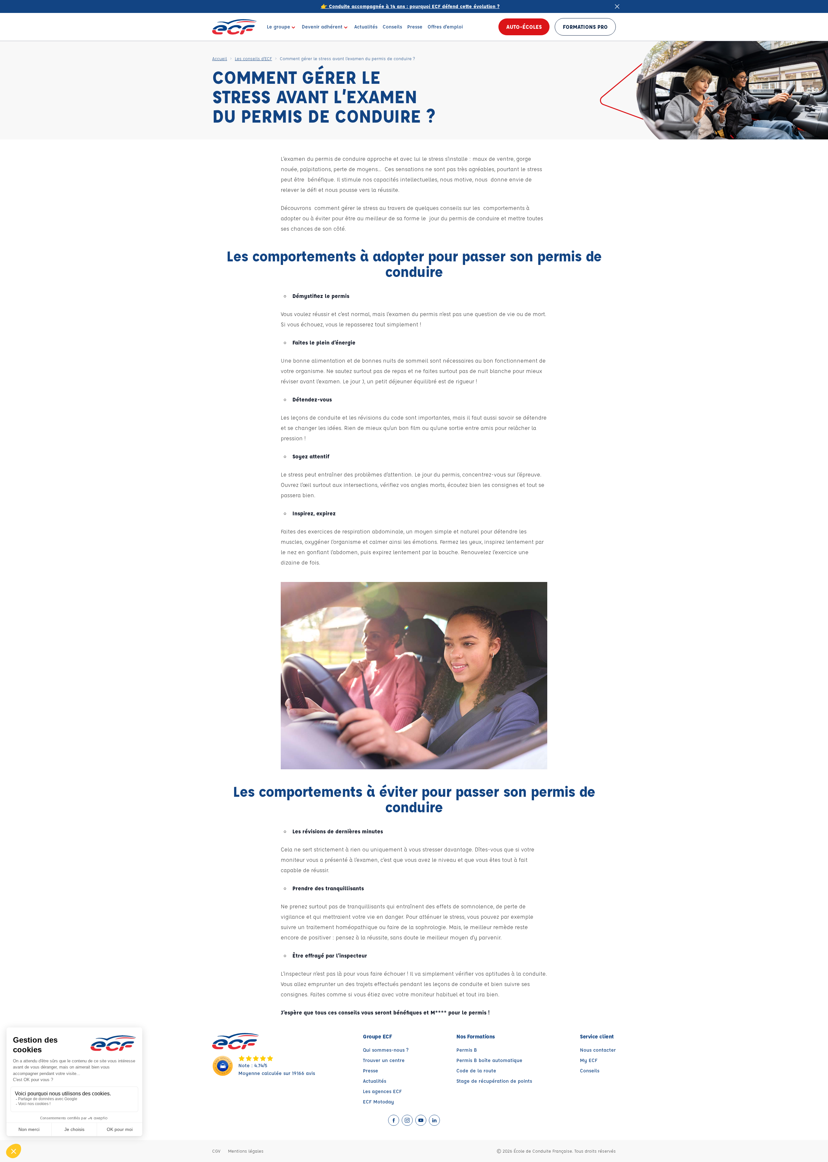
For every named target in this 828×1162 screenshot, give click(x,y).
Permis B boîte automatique (489, 1060)
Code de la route (476, 1071)
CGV (216, 1151)
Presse (370, 1071)
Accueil (219, 58)
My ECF (588, 1060)
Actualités (374, 1081)
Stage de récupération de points (494, 1081)
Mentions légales (246, 1151)
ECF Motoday (378, 1102)
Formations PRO (585, 26)
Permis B (466, 1050)
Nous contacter (598, 1050)
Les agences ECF (382, 1091)
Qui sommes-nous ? (386, 1050)
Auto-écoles (524, 26)
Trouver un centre (384, 1060)
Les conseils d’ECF (253, 58)
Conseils (589, 1071)
